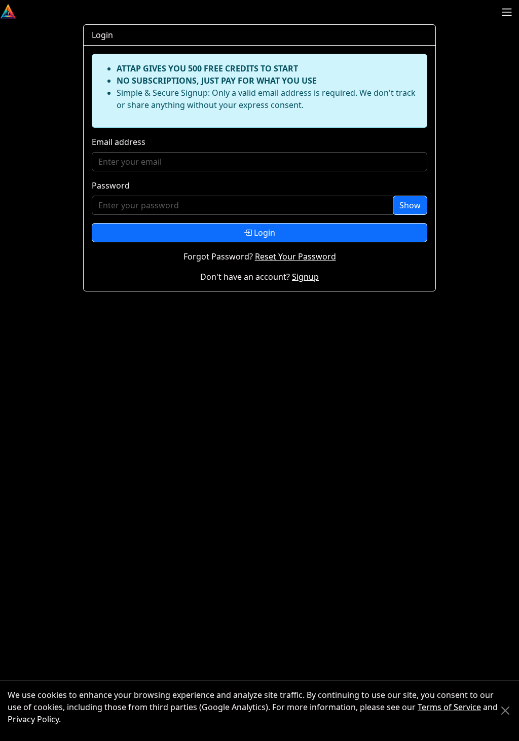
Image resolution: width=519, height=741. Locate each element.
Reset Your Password (295, 256)
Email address (118, 141)
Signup (305, 276)
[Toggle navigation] (507, 12)
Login (263, 232)
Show (410, 205)
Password (111, 185)
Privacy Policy (33, 719)
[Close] (505, 711)
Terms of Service (449, 707)
